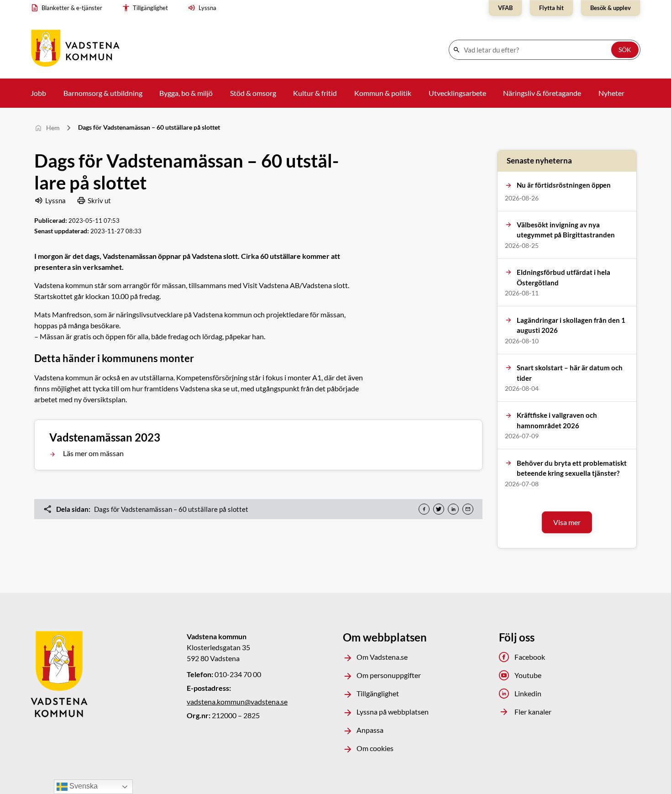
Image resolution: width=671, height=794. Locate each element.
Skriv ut (99, 200)
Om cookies (374, 748)
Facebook (529, 656)
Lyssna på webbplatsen (392, 711)
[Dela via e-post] (467, 509)
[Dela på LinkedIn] (453, 509)
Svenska (83, 786)
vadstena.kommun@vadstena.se (237, 701)
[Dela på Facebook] (424, 509)
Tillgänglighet (377, 693)
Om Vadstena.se (382, 656)
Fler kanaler (532, 711)
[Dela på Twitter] (438, 509)
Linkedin (527, 693)
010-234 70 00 (238, 674)
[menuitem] (69, 8)
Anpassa (369, 730)
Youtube (527, 675)
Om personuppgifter (388, 675)
